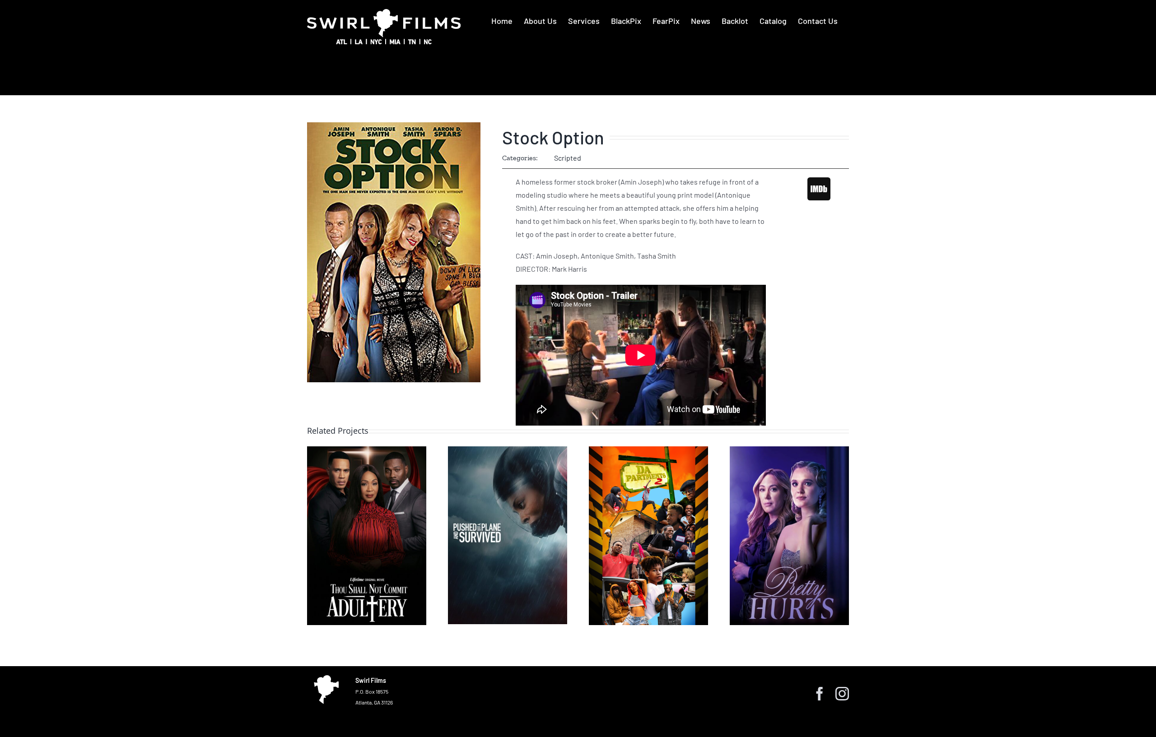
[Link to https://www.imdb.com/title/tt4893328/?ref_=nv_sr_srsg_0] (818, 189)
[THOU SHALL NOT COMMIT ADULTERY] (366, 535)
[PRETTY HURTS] (789, 535)
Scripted (567, 157)
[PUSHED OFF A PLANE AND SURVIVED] (507, 535)
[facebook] (819, 693)
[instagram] (842, 693)
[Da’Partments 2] (648, 535)
